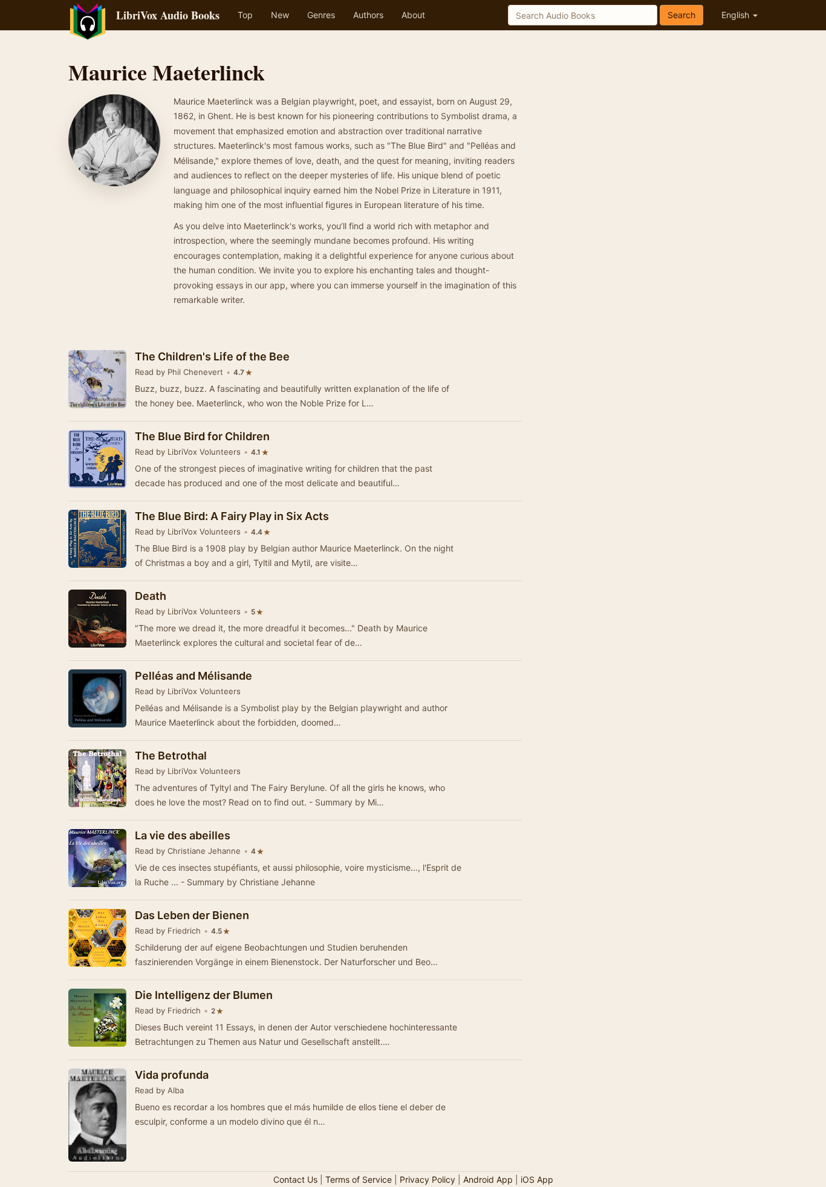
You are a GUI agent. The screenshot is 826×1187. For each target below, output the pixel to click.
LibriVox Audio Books (168, 15)
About (413, 15)
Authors (368, 15)
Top (245, 15)
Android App (488, 1179)
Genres (321, 15)
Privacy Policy (427, 1179)
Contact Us (295, 1179)
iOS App (537, 1179)
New (280, 15)
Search (681, 15)
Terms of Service (358, 1179)
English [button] (736, 15)
